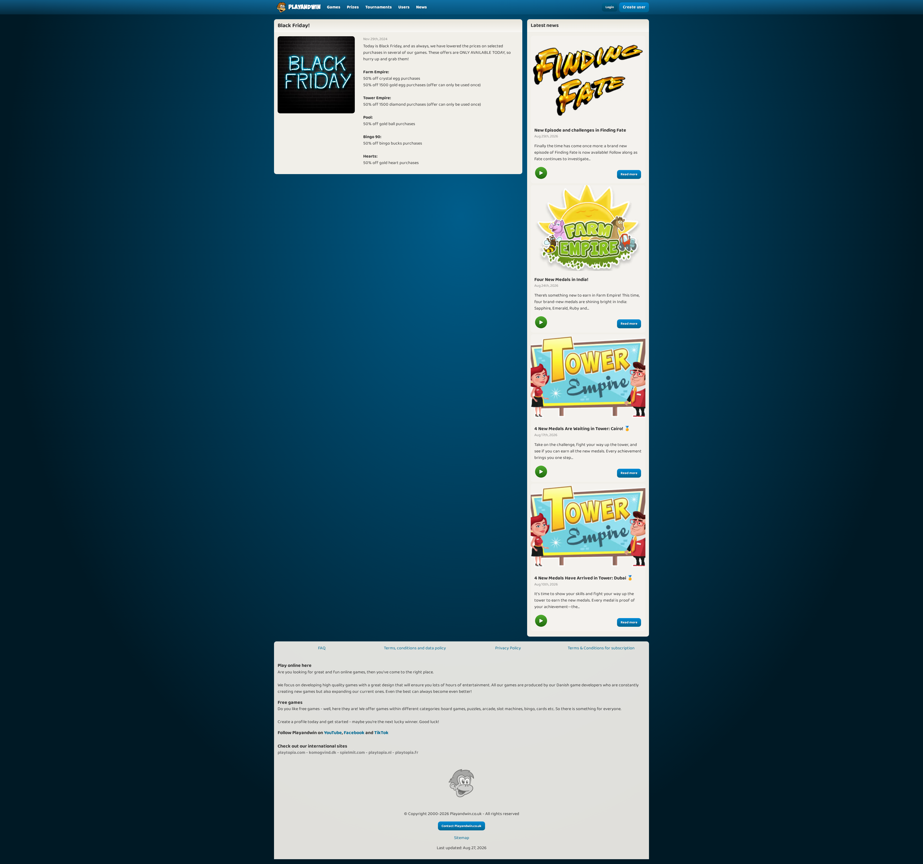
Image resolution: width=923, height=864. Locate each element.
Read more (629, 174)
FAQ (321, 648)
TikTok (381, 732)
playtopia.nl (380, 752)
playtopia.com (291, 752)
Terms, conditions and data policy (415, 648)
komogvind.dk (322, 752)
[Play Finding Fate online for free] (588, 78)
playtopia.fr (406, 752)
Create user (634, 7)
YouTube (333, 732)
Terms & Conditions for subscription (601, 648)
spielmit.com (352, 752)
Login (609, 7)
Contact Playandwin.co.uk (461, 826)
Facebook (354, 732)
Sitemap (461, 838)
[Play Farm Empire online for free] (588, 227)
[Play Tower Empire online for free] (588, 377)
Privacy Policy (508, 648)
